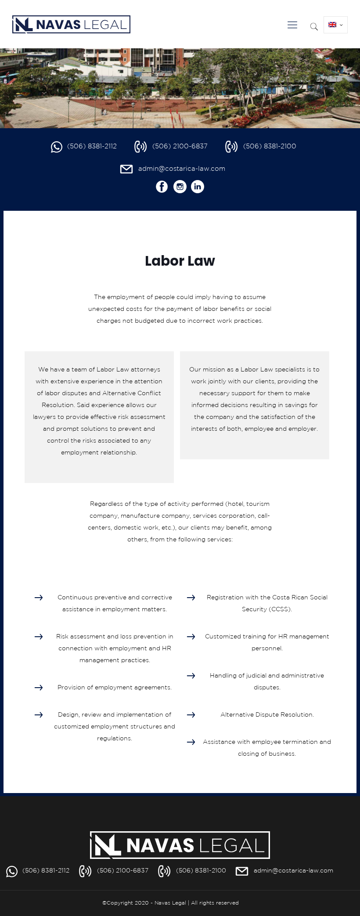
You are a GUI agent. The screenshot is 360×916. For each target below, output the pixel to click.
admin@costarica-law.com (181, 169)
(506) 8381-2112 (92, 146)
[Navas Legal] (71, 22)
